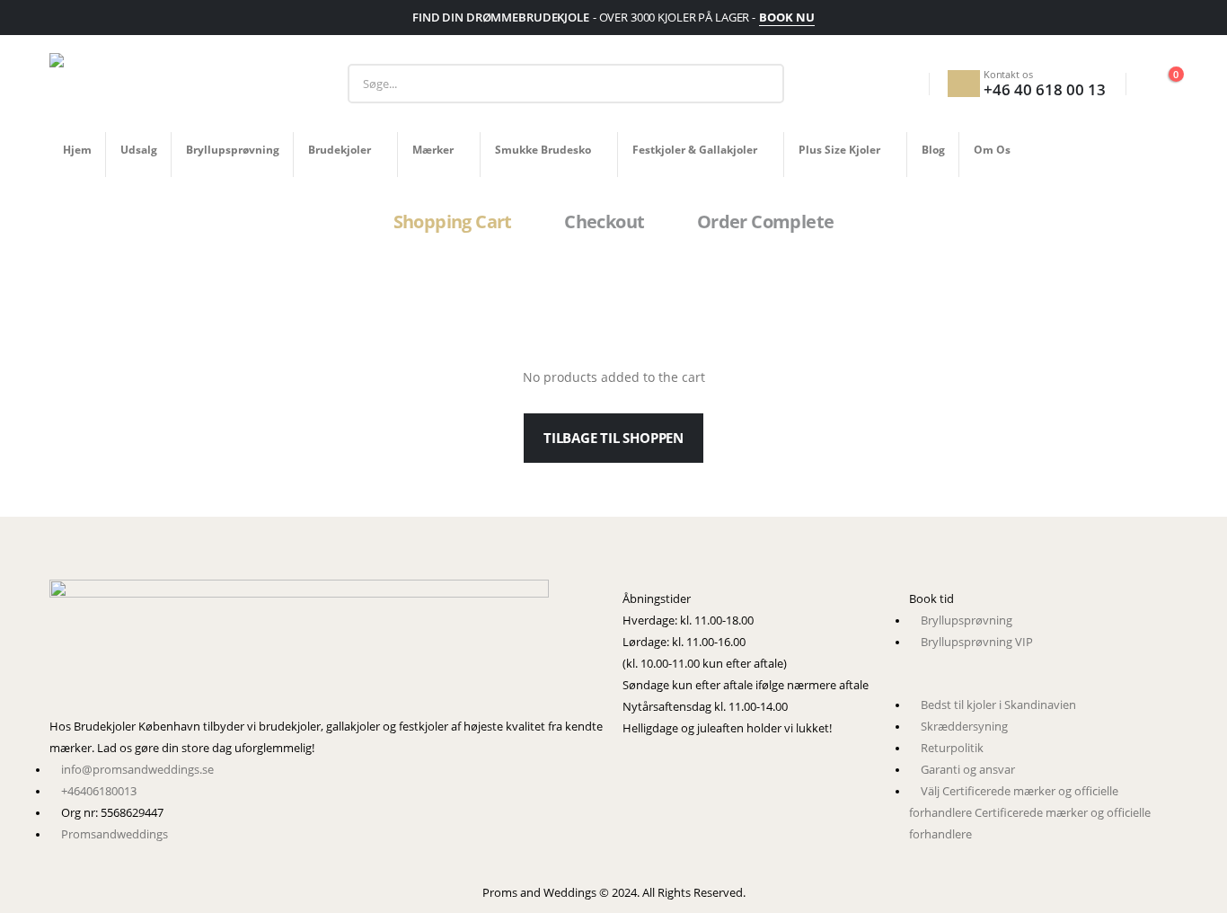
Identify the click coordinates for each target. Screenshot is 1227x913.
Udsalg (138, 149)
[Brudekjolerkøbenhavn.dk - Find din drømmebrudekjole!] (161, 83)
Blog (933, 149)
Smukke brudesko (543, 149)
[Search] (757, 84)
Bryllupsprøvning (232, 149)
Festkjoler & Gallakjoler (694, 149)
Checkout (604, 221)
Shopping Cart (452, 221)
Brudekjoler (339, 149)
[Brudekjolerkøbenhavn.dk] (327, 648)
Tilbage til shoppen (613, 438)
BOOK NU (787, 17)
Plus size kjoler (839, 149)
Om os (992, 149)
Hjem (77, 149)
